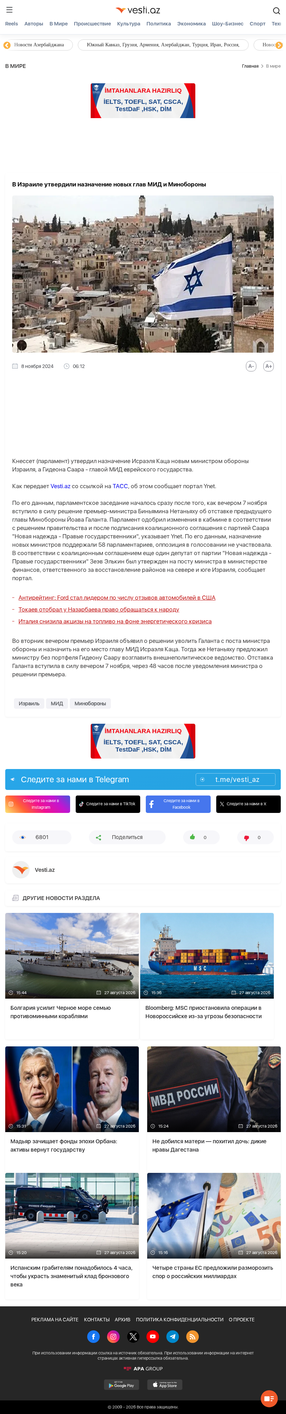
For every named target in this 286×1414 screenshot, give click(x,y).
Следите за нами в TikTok (110, 803)
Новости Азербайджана (39, 44)
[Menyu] (9, 10)
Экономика (191, 24)
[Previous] (7, 45)
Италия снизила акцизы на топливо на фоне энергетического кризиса (115, 621)
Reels (11, 24)
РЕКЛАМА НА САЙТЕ (54, 1319)
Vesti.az (60, 486)
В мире (59, 24)
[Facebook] (93, 1337)
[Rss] (192, 1337)
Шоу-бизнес (227, 24)
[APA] (143, 1368)
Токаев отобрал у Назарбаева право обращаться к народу (98, 609)
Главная (250, 66)
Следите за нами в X (246, 803)
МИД (57, 703)
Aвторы (33, 24)
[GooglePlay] (121, 1385)
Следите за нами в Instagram (41, 804)
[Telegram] (172, 1337)
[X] (133, 1337)
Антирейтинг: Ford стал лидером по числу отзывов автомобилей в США (117, 597)
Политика (158, 24)
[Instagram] (113, 1337)
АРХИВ (122, 1319)
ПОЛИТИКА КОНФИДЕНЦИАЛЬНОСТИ (180, 1319)
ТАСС (120, 486)
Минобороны (90, 703)
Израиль (29, 703)
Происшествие (92, 24)
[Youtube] (152, 1337)
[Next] (279, 45)
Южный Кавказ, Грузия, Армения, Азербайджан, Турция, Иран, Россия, (163, 44)
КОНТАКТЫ (97, 1319)
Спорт (257, 24)
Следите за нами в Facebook (182, 804)
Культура (128, 24)
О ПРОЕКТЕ (242, 1319)
